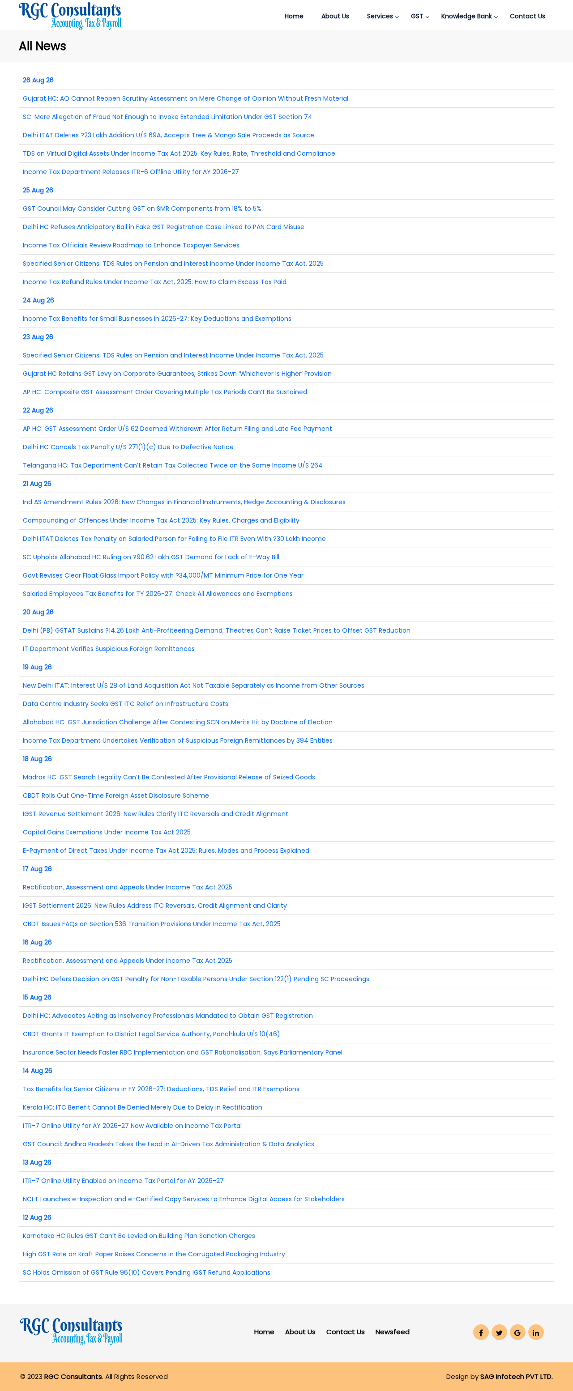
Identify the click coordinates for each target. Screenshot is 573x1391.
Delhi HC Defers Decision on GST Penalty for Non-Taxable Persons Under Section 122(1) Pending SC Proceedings (196, 978)
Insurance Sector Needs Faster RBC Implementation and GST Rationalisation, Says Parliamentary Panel (182, 1052)
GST (417, 16)
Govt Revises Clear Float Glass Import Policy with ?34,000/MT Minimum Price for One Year (163, 575)
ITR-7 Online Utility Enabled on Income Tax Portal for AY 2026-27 (123, 1180)
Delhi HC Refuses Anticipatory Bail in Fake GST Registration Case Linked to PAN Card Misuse (163, 226)
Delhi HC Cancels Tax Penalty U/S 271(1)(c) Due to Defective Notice (128, 446)
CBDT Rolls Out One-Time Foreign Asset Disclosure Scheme (116, 795)
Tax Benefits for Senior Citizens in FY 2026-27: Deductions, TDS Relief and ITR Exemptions (161, 1089)
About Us (335, 16)
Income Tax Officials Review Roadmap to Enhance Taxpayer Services (131, 245)
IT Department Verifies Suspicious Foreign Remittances (109, 648)
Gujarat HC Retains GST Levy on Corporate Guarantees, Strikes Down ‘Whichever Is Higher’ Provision (177, 373)
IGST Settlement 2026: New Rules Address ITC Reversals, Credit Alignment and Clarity (155, 905)
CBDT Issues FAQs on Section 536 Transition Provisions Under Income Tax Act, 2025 (152, 923)
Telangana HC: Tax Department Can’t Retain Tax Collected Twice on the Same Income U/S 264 (173, 465)
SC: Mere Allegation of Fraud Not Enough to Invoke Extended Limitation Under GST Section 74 (167, 116)
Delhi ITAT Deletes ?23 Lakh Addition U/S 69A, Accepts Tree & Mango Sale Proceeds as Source (168, 135)
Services (380, 16)
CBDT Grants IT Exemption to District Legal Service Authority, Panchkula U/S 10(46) (151, 1033)
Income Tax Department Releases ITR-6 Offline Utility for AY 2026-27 (131, 171)
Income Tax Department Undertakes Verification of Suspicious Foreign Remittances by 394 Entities (178, 740)
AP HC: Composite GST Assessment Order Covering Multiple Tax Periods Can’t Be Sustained (165, 391)
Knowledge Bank (466, 16)
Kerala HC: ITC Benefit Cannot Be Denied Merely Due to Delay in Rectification (142, 1107)
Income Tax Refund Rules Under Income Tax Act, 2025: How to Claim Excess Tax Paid (154, 281)
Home (294, 16)
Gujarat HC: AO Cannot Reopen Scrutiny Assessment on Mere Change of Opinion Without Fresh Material (185, 98)
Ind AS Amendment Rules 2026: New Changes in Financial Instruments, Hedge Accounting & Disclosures (184, 502)
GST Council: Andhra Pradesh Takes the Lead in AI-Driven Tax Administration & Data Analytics (168, 1144)
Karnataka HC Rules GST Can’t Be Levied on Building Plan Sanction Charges (139, 1235)
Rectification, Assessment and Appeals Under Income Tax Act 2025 (127, 887)
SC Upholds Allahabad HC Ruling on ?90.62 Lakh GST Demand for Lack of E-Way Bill (151, 557)
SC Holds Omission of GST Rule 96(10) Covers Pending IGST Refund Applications (146, 1272)
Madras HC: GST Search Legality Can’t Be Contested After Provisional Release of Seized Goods (169, 777)
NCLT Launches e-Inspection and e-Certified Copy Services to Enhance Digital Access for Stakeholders (184, 1199)
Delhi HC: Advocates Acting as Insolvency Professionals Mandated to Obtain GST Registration (168, 1015)
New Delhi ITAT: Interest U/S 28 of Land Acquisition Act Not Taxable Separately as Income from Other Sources (193, 685)
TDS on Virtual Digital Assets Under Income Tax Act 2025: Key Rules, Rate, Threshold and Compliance (179, 153)
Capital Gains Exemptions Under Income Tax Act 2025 (107, 832)
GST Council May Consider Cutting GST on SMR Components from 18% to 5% (142, 208)
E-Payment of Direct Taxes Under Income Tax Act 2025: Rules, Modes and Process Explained (166, 850)
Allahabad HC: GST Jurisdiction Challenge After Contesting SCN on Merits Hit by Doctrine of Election (178, 722)
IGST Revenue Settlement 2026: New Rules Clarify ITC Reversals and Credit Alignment (155, 813)
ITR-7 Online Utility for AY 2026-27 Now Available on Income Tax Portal (132, 1125)
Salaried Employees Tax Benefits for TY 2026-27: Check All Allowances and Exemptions (158, 593)
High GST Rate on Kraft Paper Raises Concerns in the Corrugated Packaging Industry (154, 1254)
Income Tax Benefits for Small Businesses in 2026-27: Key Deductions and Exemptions (157, 318)
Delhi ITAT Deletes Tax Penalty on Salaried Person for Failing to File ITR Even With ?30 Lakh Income (174, 538)
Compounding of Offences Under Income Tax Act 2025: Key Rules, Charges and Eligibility (161, 520)
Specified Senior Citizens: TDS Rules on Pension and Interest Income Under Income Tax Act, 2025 (173, 263)
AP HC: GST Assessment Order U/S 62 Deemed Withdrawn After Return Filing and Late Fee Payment (177, 428)
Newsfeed (393, 1331)
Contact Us (527, 16)
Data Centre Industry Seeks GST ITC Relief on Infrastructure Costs (125, 703)
